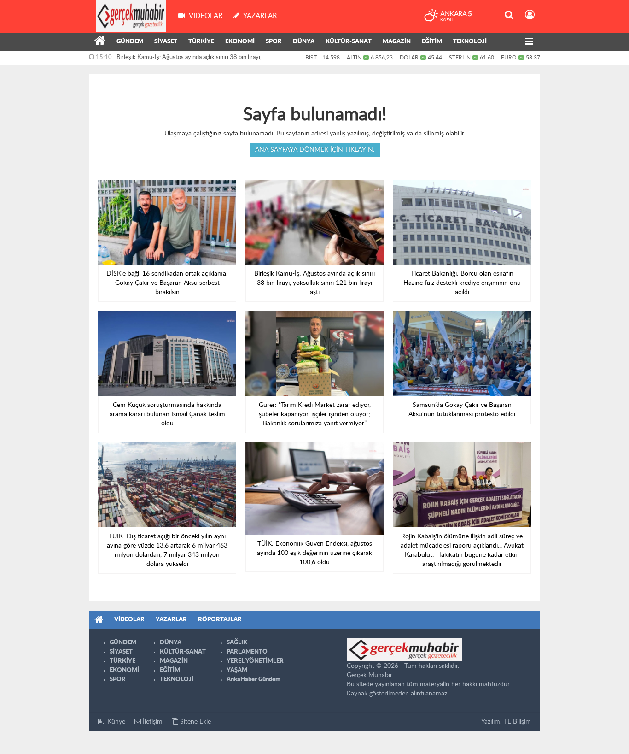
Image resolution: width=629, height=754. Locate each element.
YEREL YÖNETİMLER (255, 661)
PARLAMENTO (247, 652)
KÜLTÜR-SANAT (349, 42)
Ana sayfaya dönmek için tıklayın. (314, 150)
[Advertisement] (47, 212)
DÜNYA (303, 42)
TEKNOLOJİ (470, 42)
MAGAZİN (397, 42)
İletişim (152, 722)
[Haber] (100, 42)
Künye (115, 722)
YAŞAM (237, 670)
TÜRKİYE (201, 42)
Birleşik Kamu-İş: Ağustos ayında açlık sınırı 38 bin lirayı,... (191, 57)
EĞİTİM (432, 42)
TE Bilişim (517, 722)
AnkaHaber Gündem (253, 680)
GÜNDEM (129, 42)
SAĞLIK (237, 643)
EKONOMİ (240, 42)
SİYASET (165, 42)
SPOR (274, 42)
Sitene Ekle (194, 722)
